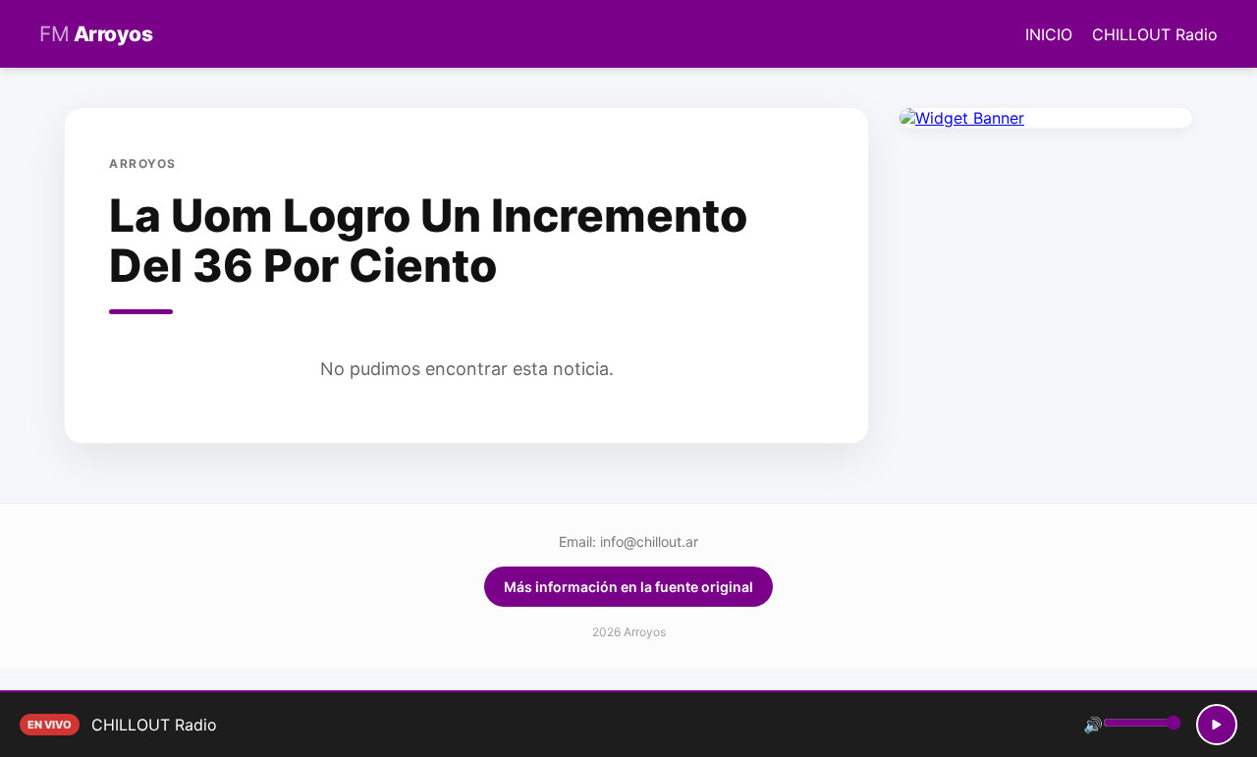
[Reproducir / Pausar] (1216, 724)
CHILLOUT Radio (1155, 34)
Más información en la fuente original (628, 586)
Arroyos (95, 34)
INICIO (1048, 34)
